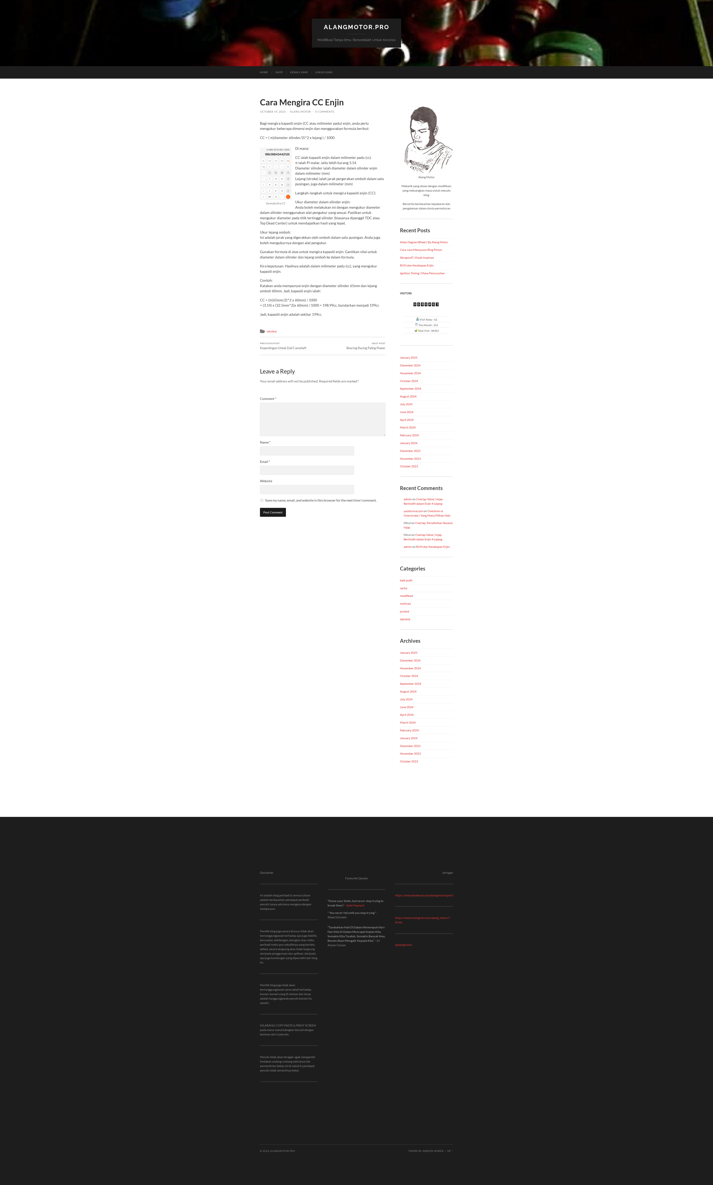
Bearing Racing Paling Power (365, 346)
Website (266, 481)
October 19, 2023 (273, 111)
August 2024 (408, 396)
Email (265, 462)
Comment (268, 399)
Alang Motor (300, 111)
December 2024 (410, 365)
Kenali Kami (299, 72)
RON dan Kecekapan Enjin (417, 265)
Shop (279, 72)
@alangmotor (403, 944)
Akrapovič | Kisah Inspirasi (417, 257)
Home (264, 72)
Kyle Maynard (355, 905)
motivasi (405, 603)
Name (265, 442)
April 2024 (407, 419)
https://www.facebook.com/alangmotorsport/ (424, 895)
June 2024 (406, 412)
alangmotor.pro (356, 27)
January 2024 (408, 443)
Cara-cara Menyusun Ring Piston (421, 249)
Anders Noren (433, 1151)
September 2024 (410, 388)
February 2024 (409, 435)
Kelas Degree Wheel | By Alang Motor (424, 242)
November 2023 (410, 458)
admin (408, 499)
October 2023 (409, 466)
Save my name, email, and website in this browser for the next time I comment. (321, 500)
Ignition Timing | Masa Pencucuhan (422, 273)
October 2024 (409, 381)
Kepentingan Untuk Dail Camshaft (283, 346)
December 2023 (410, 450)
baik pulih (406, 580)
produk (404, 611)
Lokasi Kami (324, 72)
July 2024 (406, 404)
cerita (403, 588)
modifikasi (406, 595)
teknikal (272, 331)
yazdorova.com (413, 511)
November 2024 (410, 373)
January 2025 (408, 357)
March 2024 (408, 427)
